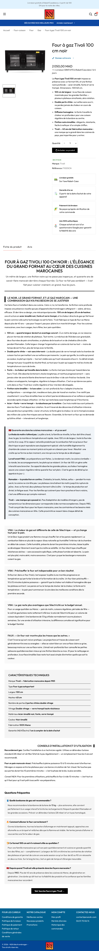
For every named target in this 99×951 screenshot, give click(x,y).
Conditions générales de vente (11, 934)
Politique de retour (10, 928)
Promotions (32, 924)
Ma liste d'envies (58, 921)
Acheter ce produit (66, 150)
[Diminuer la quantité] (64, 142)
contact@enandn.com (86, 917)
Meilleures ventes (35, 917)
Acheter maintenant (65, 23)
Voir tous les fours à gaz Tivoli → (50, 891)
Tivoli (62, 163)
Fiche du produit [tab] (12, 246)
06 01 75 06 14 (82, 921)
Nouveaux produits (35, 921)
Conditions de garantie (12, 917)
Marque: (56, 163)
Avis (29, 246)
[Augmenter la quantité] (76, 143)
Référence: (57, 168)
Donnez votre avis (61, 58)
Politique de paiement (12, 924)
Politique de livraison (11, 921)
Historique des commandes (58, 926)
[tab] (29, 247)
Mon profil (56, 917)
